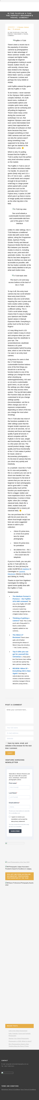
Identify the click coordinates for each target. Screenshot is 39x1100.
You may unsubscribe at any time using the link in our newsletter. (19, 825)
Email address (14, 803)
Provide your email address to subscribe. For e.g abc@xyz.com (19, 812)
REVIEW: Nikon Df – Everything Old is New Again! (22, 671)
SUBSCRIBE (15, 831)
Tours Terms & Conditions (28, 1089)
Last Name (13, 793)
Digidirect (25, 569)
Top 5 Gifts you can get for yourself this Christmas (20, 654)
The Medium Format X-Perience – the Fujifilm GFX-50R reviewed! (22, 598)
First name (12, 783)
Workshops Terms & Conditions (10, 1089)
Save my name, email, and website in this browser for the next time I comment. (18, 745)
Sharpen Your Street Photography (19, 1038)
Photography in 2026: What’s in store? (20, 1041)
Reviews (20, 27)
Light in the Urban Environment (18, 1030)
